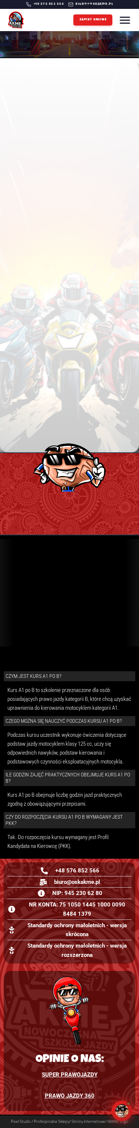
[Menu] (125, 20)
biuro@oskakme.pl (94, 4)
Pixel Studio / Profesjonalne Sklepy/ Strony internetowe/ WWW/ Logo (69, 1121)
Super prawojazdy (69, 1074)
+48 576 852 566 (48, 4)
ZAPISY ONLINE (92, 19)
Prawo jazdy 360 (70, 1095)
